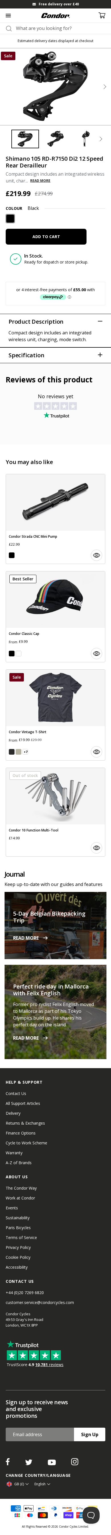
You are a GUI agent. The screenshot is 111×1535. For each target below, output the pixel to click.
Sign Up (89, 1434)
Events (12, 1207)
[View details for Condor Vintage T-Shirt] (55, 715)
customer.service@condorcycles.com (40, 1302)
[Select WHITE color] (18, 653)
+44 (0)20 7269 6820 (25, 1292)
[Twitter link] (29, 1463)
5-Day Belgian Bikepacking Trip (49, 917)
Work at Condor (20, 1198)
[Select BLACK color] (12, 555)
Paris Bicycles (18, 1227)
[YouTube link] (52, 1463)
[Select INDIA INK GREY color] (12, 752)
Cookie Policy (18, 1257)
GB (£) (19, 1484)
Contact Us (16, 1093)
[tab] (55, 4)
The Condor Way (21, 1188)
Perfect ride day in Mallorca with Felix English (51, 990)
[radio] (10, 218)
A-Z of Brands (19, 1162)
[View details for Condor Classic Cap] (55, 616)
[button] (104, 86)
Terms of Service (21, 1237)
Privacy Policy (18, 1247)
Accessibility (17, 1267)
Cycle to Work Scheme (26, 1143)
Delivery (13, 1113)
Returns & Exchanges (25, 1123)
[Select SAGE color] (18, 752)
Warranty (14, 1152)
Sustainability (18, 1217)
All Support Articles (23, 1103)
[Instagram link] (74, 1463)
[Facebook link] (8, 1463)
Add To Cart (46, 236)
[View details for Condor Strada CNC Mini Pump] (55, 519)
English (40, 1484)
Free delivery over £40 (59, 4)
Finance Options (21, 1133)
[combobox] (60, 28)
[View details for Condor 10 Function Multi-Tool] (55, 812)
